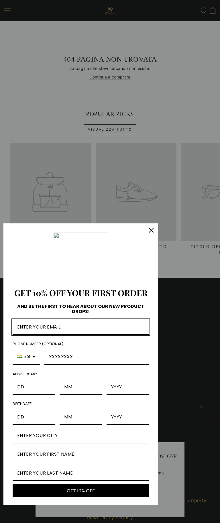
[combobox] (26, 357)
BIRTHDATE (22, 403)
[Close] (151, 230)
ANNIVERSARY (25, 374)
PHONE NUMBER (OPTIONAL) (38, 344)
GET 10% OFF (81, 490)
